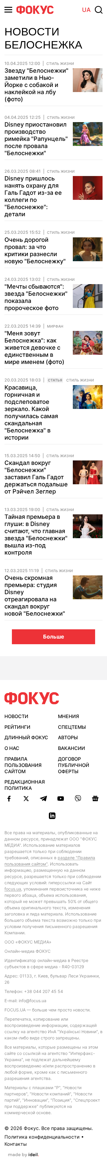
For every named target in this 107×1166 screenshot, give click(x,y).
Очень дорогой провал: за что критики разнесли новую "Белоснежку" (35, 250)
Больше (53, 636)
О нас (11, 748)
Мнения (68, 716)
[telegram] (43, 798)
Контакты (15, 1144)
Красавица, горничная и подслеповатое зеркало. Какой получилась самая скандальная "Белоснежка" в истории (31, 412)
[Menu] (8, 10)
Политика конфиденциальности (42, 1137)
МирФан (55, 326)
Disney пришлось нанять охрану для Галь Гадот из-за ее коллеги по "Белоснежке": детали (33, 196)
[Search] (99, 10)
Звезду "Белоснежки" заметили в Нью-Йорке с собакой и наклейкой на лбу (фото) (36, 85)
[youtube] (61, 798)
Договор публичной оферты (73, 765)
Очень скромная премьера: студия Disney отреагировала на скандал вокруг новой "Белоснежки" (34, 595)
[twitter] (26, 798)
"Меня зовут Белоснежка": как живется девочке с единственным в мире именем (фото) (34, 347)
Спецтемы (72, 727)
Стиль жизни (80, 380)
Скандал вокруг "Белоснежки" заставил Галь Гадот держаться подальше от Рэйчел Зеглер (36, 477)
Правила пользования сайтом (23, 765)
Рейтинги (17, 727)
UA (86, 10)
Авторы (68, 737)
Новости (16, 716)
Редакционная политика (24, 785)
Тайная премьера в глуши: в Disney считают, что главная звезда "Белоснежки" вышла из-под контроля (35, 534)
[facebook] (9, 798)
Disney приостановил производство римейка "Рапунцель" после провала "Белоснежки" (36, 139)
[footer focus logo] (31, 698)
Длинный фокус (26, 737)
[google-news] (95, 798)
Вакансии (71, 748)
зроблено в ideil (23, 1155)
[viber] (78, 798)
